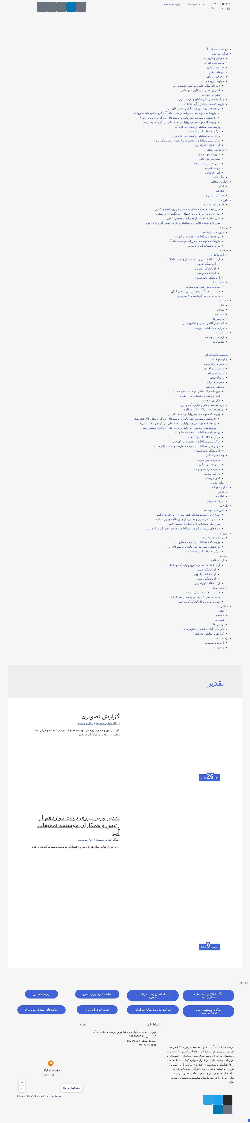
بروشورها (218, 318)
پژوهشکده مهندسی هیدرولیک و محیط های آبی (193, 108)
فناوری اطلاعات (211, 94)
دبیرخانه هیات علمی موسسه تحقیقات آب (196, 85)
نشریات (219, 314)
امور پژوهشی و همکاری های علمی (200, 90)
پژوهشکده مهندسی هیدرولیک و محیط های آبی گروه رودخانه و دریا (178, 117)
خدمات (224, 250)
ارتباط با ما (222, 332)
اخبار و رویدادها (219, 181)
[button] (125, 350)
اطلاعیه (220, 190)
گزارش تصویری (100, 716)
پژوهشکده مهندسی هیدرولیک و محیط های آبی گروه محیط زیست (178, 122)
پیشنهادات (218, 341)
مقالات (220, 309)
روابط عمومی (212, 168)
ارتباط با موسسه (214, 337)
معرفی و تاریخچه (214, 58)
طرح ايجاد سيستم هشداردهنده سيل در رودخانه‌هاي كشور (187, 209)
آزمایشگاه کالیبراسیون (207, 145)
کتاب (221, 305)
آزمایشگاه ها (217, 254)
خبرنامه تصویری (214, 195)
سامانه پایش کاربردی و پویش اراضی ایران (195, 291)
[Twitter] (218, 1100)
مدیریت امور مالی (209, 158)
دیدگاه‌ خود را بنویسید (108, 723)
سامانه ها (218, 282)
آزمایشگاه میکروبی (205, 268)
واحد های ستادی (215, 149)
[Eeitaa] (61, 7)
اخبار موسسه (85, 723)
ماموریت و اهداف (214, 62)
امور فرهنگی (212, 172)
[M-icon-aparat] (81, 7)
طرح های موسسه (214, 204)
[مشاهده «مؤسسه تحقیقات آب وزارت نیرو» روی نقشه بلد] (51, 1064)
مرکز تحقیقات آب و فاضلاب (204, 131)
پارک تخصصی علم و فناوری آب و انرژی (201, 99)
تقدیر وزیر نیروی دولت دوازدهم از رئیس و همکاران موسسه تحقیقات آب (78, 825)
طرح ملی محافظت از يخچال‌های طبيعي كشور (193, 218)
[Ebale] (42, 7)
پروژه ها (223, 227)
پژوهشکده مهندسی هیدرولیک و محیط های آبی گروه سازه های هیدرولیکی (174, 113)
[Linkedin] (71, 7)
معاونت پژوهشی (214, 81)
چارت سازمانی (215, 67)
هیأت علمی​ (217, 177)
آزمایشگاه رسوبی (206, 273)
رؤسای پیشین (216, 72)
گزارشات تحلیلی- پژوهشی (208, 328)
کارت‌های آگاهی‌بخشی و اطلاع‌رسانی (203, 323)
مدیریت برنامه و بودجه (207, 163)
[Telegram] (208, 1100)
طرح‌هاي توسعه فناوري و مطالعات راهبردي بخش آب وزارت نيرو (183, 222)
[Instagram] (227, 1100)
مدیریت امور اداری (209, 154)
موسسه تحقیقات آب (216, 49)
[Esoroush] (52, 7)
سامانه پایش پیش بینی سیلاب (203, 286)
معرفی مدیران (215, 76)
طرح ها (224, 200)
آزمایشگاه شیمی (206, 263)
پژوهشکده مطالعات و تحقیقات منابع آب (197, 126)
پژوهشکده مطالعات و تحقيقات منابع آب (197, 236)
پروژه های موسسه (213, 232)
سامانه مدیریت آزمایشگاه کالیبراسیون (198, 296)
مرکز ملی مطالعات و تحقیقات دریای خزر (196, 135)
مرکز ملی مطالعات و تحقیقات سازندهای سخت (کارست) (187, 140)
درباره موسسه (219, 53)
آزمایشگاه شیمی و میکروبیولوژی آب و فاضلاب (193, 259)
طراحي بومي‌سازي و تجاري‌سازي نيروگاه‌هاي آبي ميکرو (188, 213)
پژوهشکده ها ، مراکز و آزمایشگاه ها (203, 104)
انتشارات (223, 300)
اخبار (221, 186)
